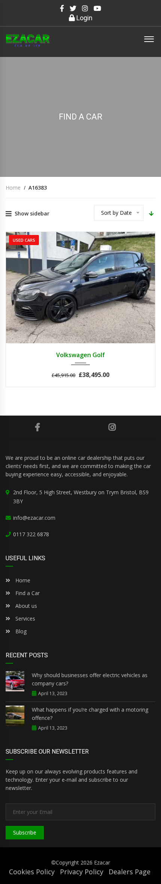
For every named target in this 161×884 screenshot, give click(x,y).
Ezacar (102, 862)
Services (25, 618)
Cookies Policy (32, 871)
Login (83, 18)
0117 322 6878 (31, 534)
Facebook (37, 427)
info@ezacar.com (34, 517)
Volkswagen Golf (80, 355)
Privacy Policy (81, 871)
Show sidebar (32, 213)
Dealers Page (130, 871)
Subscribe (24, 832)
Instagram (112, 427)
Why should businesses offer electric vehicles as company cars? (90, 679)
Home (22, 580)
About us (26, 605)
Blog (20, 631)
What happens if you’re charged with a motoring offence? (90, 713)
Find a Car (27, 593)
